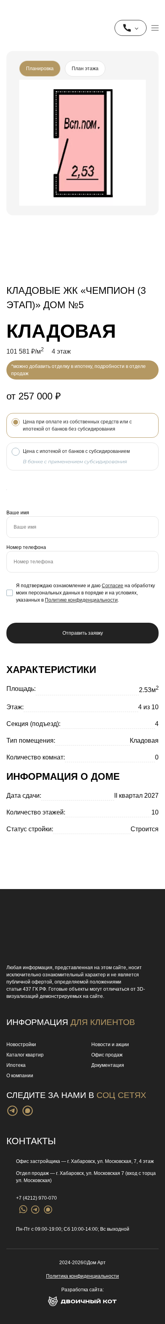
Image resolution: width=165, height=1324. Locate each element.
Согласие (112, 585)
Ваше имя (17, 512)
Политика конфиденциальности (82, 1276)
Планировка (40, 68)
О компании (19, 1075)
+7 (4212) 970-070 (36, 1198)
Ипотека (16, 1065)
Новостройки (21, 1044)
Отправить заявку (82, 633)
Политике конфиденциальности (81, 600)
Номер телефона (26, 547)
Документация (107, 1065)
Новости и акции (110, 1044)
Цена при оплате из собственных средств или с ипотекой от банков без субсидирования (77, 425)
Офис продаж (107, 1055)
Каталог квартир (25, 1055)
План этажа (85, 68)
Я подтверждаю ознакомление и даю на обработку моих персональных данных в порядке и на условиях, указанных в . (80, 593)
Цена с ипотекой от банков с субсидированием (76, 456)
